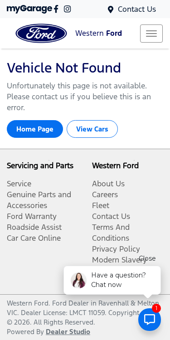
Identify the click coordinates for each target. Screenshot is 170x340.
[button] (151, 33)
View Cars (92, 129)
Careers (105, 194)
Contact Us (137, 9)
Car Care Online (34, 238)
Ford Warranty (32, 216)
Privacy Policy (116, 249)
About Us (108, 184)
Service (19, 184)
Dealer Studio (68, 331)
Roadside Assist (34, 227)
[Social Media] (57, 9)
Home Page (34, 129)
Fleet (100, 205)
